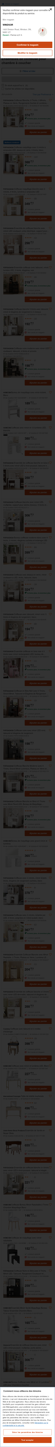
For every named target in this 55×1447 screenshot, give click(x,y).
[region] (27, 1417)
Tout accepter (27, 1440)
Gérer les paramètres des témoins (27, 1432)
